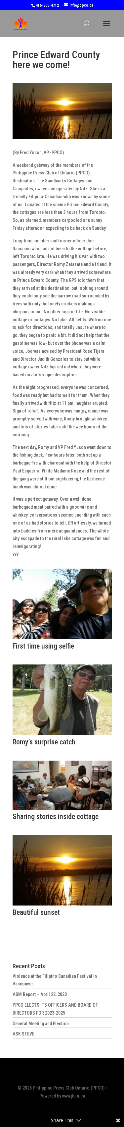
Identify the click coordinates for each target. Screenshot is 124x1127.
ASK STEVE (23, 1033)
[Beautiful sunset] (62, 905)
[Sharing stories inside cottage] (62, 809)
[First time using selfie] (62, 639)
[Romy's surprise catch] (62, 735)
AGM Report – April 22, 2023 (40, 994)
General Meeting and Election (41, 1023)
